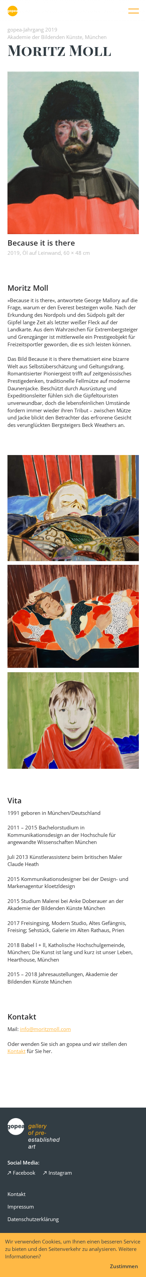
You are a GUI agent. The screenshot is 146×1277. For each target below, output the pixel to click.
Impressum (20, 1206)
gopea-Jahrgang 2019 (32, 29)
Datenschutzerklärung (33, 1219)
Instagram (60, 1172)
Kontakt (16, 1051)
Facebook (24, 1172)
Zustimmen (124, 1266)
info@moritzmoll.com (45, 1029)
